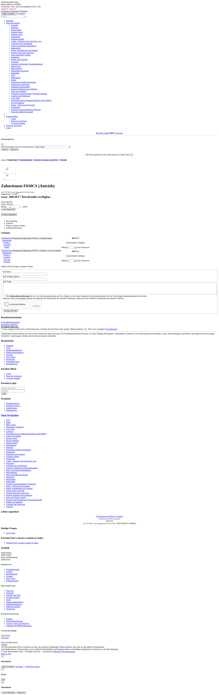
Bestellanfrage (11, 364)
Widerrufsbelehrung (14, 350)
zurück (3, 160)
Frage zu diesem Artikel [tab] (15, 226)
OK (3, 680)
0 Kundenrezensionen (10, 322)
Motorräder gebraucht (20, 71)
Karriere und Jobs (13, 595)
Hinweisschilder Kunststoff (22, 112)
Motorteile (15, 73)
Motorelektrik (16, 69)
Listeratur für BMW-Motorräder (19, 626)
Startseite (9, 21)
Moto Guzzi (16, 66)
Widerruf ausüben (13, 607)
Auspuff (14, 25)
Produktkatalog (25, 160)
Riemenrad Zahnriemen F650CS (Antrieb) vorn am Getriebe (37, 250)
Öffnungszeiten (12, 581)
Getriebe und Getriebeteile (21, 44)
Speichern (14, 149)
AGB (8, 348)
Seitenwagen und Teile (20, 84)
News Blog (10, 357)
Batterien (14, 28)
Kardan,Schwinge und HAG (22, 53)
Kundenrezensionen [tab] (14, 228)
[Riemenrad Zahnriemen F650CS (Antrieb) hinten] (6, 247)
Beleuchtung (16, 30)
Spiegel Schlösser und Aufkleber (24, 89)
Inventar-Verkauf (13, 597)
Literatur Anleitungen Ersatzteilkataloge (27, 64)
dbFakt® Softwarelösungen (64, 651)
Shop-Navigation (10, 415)
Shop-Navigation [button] (13, 23)
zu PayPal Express (32, 667)
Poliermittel (15, 78)
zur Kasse (119, 133)
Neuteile (63, 160)
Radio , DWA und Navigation (23, 105)
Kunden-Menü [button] (12, 116)
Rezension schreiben (9, 324)
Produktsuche (11, 410)
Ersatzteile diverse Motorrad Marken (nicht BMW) (31, 100)
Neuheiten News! (13, 406)
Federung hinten (17, 39)
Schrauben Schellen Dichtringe (23, 82)
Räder (13, 80)
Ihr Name (7, 272)
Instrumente (16, 48)
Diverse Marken (17, 103)
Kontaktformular (12, 362)
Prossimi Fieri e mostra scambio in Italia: (22, 543)
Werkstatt (10, 593)
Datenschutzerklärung (15, 352)
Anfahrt (9, 572)
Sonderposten (11, 408)
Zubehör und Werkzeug (20, 96)
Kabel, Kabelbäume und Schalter (24, 50)
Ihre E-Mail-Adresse (11, 277)
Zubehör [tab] (9, 223)
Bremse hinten (17, 32)
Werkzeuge (15, 107)
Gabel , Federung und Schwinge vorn (26, 41)
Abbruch (5, 149)
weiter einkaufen (8, 667)
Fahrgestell (15, 37)
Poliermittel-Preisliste (14, 621)
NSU (13, 75)
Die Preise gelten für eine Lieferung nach (17, 147)
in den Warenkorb (8, 209)
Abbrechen (21, 693)
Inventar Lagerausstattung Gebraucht (26, 110)
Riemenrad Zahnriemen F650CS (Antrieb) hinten (32, 238)
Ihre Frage (7, 281)
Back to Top (6, 654)
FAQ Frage (10, 533)
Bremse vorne (16, 34)
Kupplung (15, 57)
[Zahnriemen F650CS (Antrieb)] (11, 173)
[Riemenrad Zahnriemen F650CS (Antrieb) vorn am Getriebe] (6, 262)
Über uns (9, 591)
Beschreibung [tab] (11, 221)
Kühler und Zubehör (19, 59)
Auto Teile (15, 98)
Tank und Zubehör (18, 91)
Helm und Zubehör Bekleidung (23, 46)
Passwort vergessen (19, 121)
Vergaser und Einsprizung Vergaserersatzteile (29, 94)
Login (13, 119)
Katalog (9, 619)
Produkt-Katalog (12, 403)
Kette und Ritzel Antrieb (21, 55)
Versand (18, 192)
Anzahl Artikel (102, 133)
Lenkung (14, 62)
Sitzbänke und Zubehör (20, 87)
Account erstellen (18, 123)
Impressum (10, 359)
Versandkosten (111, 329)
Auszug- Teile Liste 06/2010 (17, 623)
